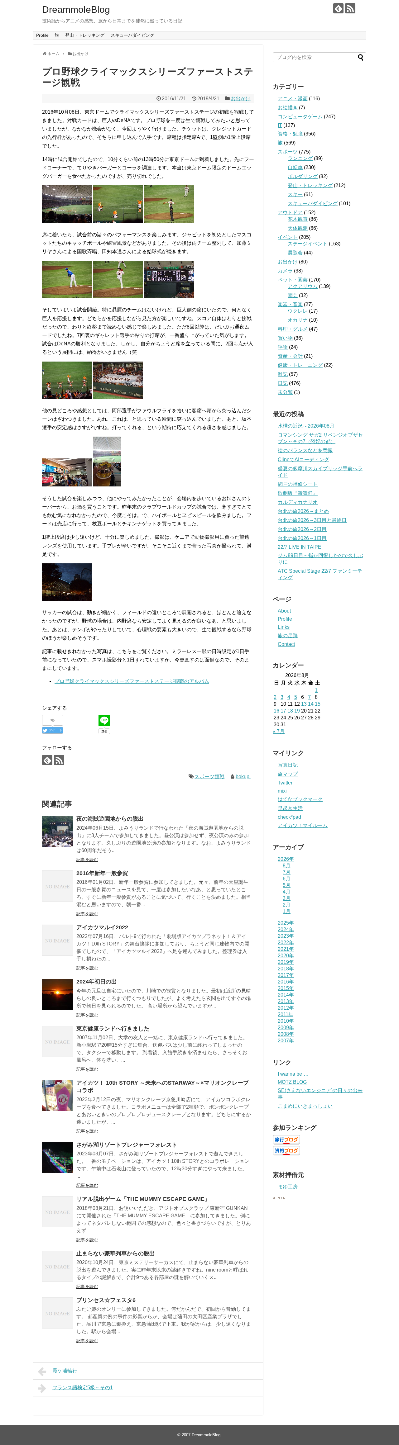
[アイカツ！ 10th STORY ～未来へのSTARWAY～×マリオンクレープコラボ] (57, 1095)
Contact (286, 644)
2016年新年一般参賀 (102, 873)
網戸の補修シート (298, 484)
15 (317, 704)
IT (280, 125)
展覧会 (295, 252)
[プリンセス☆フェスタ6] (57, 1313)
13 (304, 704)
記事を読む (87, 859)
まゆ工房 (288, 1186)
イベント (288, 237)
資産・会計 (290, 356)
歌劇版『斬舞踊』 (298, 493)
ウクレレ (298, 311)
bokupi (243, 776)
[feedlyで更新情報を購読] (338, 8)
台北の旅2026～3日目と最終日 (312, 520)
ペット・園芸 (293, 279)
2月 (287, 904)
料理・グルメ (293, 329)
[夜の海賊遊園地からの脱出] (57, 831)
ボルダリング (303, 176)
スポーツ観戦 (209, 776)
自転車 (295, 167)
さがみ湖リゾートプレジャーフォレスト (126, 1145)
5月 (287, 885)
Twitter (285, 782)
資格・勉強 (290, 133)
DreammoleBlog (76, 9)
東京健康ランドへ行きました (112, 1029)
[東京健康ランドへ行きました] (57, 1041)
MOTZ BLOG (292, 1082)
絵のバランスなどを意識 (305, 450)
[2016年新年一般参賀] (57, 886)
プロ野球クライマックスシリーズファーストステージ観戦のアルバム (132, 681)
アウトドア (290, 212)
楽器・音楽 (290, 304)
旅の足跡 (288, 635)
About (284, 611)
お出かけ (241, 98)
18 (290, 710)
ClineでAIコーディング (303, 459)
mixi (282, 791)
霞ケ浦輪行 (64, 1370)
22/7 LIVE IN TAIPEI (300, 547)
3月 (287, 898)
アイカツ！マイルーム (303, 825)
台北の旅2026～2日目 (302, 529)
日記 (283, 383)
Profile (42, 35)
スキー (295, 194)
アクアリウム (303, 286)
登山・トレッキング (84, 35)
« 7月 (279, 731)
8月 (287, 865)
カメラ (285, 270)
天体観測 (298, 228)
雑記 (283, 374)
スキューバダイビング (132, 35)
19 (297, 710)
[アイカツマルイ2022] (57, 940)
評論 (283, 347)
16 (276, 710)
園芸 (293, 295)
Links (284, 627)
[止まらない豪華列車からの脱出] (57, 1266)
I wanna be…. (293, 1074)
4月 (287, 891)
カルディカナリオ (298, 502)
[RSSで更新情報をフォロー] (350, 8)
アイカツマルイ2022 (102, 927)
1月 (287, 911)
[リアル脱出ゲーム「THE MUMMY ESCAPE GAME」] (57, 1211)
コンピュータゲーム (300, 116)
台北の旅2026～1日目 (302, 538)
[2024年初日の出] (57, 994)
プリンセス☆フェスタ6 (106, 1300)
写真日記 (288, 765)
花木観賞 (298, 219)
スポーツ (288, 151)
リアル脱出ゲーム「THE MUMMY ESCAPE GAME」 (143, 1199)
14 (311, 704)
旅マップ (288, 774)
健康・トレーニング (300, 365)
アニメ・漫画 (293, 98)
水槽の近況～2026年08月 (306, 426)
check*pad (289, 817)
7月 (287, 872)
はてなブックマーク (300, 799)
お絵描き (288, 107)
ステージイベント (308, 243)
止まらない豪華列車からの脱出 (115, 1253)
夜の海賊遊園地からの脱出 (110, 819)
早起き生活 (290, 808)
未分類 (285, 392)
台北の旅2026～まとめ (303, 511)
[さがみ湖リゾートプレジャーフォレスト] (57, 1157)
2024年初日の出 (96, 981)
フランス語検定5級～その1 (82, 1387)
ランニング (300, 158)
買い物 (285, 338)
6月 (287, 878)
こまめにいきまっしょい (305, 1106)
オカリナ (298, 320)
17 (283, 710)
